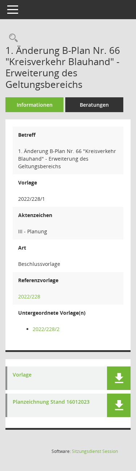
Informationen (35, 104)
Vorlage (22, 375)
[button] (119, 378)
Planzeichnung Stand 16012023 (51, 402)
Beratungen (94, 104)
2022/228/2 (46, 329)
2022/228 (29, 296)
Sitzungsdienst (95, 451)
